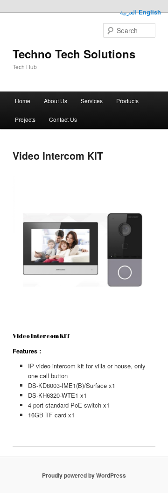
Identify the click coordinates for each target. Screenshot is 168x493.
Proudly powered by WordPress (84, 475)
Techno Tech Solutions (74, 54)
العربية (128, 11)
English (150, 11)
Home (22, 101)
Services (92, 101)
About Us (55, 101)
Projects (25, 119)
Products (127, 101)
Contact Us (63, 119)
